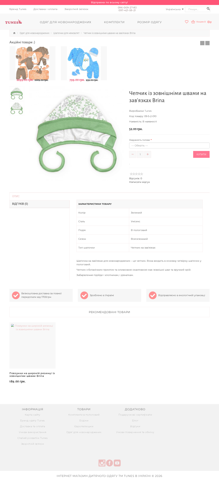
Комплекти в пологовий (84, 414)
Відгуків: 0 (135, 178)
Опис (16, 196)
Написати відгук (139, 182)
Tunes (148, 110)
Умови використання (32, 432)
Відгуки (135, 426)
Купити (201, 154)
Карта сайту (32, 414)
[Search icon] (208, 9)
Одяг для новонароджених (83, 432)
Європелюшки (83, 426)
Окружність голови (139, 140)
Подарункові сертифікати (135, 414)
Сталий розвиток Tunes (32, 438)
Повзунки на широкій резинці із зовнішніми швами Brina (32, 375)
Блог (135, 420)
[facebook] (109, 463)
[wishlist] (187, 22)
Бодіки (83, 420)
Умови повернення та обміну (135, 432)
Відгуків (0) (20, 203)
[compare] (134, 162)
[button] (202, 43)
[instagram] (102, 463)
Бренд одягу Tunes (32, 420)
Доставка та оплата (32, 426)
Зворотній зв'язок (32, 443)
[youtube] (117, 463)
